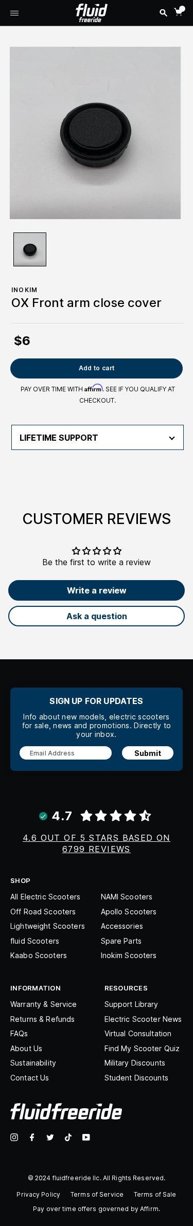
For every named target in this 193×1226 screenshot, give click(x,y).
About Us (26, 1048)
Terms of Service (97, 1194)
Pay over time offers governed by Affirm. (96, 1209)
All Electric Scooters (45, 896)
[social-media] (14, 1137)
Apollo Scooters (129, 911)
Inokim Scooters (129, 955)
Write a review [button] (97, 590)
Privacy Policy (38, 1194)
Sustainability (33, 1062)
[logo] (92, 12)
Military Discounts (135, 1062)
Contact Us (29, 1077)
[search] (163, 13)
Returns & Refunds (42, 1019)
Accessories (122, 926)
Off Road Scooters (43, 911)
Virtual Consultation (138, 1033)
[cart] (178, 12)
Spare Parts (121, 940)
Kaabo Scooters (38, 955)
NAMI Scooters (127, 896)
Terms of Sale (155, 1194)
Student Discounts (136, 1077)
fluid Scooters (34, 940)
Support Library (131, 1004)
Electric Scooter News (143, 1019)
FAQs (19, 1033)
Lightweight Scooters (47, 926)
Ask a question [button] (96, 616)
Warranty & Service (43, 1004)
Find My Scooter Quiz (142, 1048)
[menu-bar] (14, 14)
